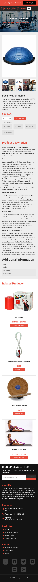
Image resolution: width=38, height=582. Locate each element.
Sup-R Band (19, 317)
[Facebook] (14, 562)
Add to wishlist (7, 122)
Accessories (11, 23)
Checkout (18, 3)
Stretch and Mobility (22, 23)
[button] (29, 8)
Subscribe (31, 477)
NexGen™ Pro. (30, 254)
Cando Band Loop (19, 449)
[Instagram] (5, 562)
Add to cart (20, 118)
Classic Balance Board (19, 405)
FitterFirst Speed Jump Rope (19, 361)
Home (4, 23)
